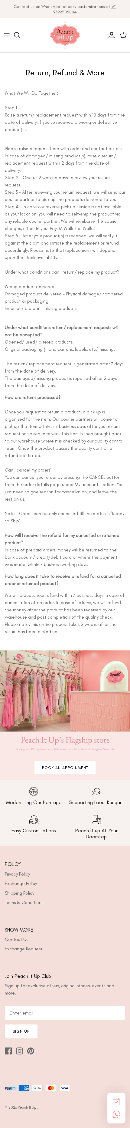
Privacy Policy (17, 874)
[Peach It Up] (65, 35)
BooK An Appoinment (65, 767)
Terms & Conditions (24, 902)
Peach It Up (27, 1107)
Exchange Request (23, 949)
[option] (65, 715)
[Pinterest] (30, 1050)
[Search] (20, 35)
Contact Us (16, 939)
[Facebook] (8, 1050)
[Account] (110, 35)
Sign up (21, 1031)
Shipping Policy (19, 893)
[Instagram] (19, 1050)
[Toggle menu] (6, 35)
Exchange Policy (21, 883)
